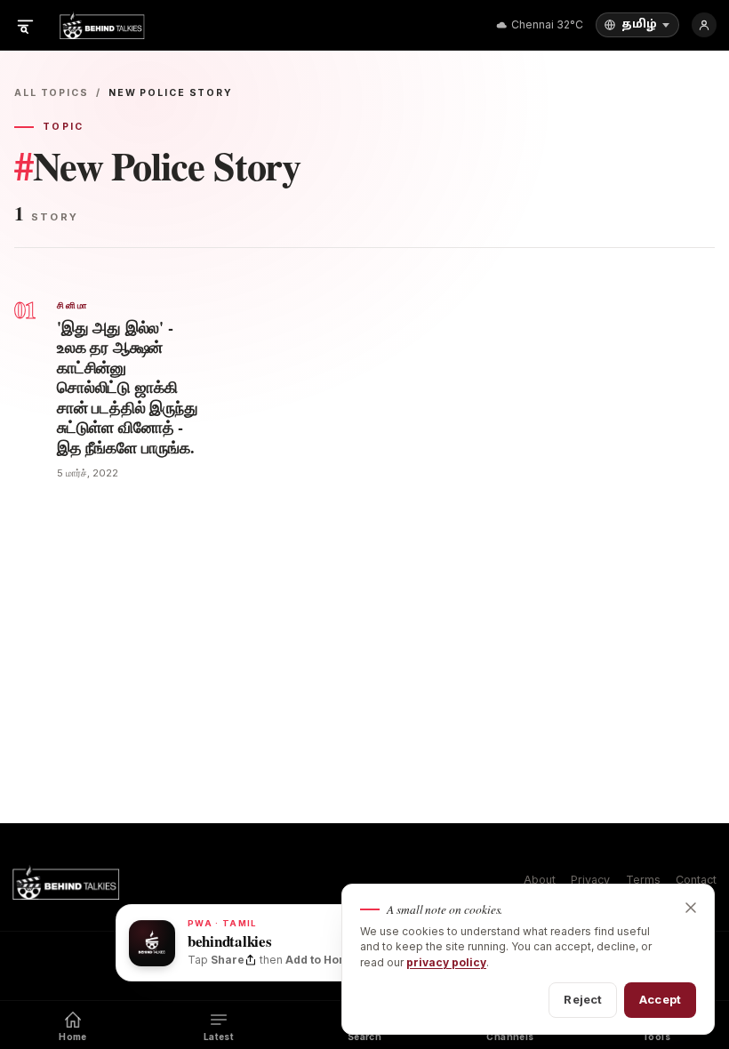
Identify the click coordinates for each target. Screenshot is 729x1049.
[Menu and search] (25, 25)
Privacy (590, 879)
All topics (51, 93)
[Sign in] (704, 24)
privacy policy (446, 962)
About (540, 879)
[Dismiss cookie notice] (691, 907)
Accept (660, 999)
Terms (643, 879)
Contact (696, 879)
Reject (583, 999)
